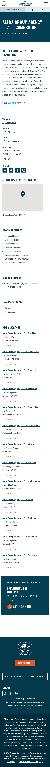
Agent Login (37, 676)
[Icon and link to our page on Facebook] (10, 693)
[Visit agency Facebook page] (17, 170)
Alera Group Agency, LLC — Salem (17, 499)
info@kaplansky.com (11, 141)
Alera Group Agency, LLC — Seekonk (19, 518)
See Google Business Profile (12, 214)
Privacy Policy (19, 699)
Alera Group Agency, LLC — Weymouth (19, 536)
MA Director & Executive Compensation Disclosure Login (25, 702)
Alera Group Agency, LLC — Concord (19, 370)
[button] (23, 194)
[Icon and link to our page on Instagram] (4, 693)
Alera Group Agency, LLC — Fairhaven (19, 388)
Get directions (9, 345)
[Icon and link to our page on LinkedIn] (16, 693)
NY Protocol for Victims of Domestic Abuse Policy (25, 705)
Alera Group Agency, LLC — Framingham (20, 407)
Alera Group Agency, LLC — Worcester (20, 555)
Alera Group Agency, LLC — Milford (18, 444)
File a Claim (38, 10)
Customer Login (13, 676)
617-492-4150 (21, 34)
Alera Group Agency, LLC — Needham (19, 462)
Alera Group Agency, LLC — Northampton (21, 481)
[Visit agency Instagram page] (23, 170)
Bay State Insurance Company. (31, 762)
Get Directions (7, 159)
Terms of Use (31, 699)
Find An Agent (3, 5)
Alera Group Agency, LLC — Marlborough (21, 425)
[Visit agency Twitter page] (11, 170)
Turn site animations (25, 709)
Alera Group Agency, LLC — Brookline (19, 333)
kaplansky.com (9, 122)
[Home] (25, 3)
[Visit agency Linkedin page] (4, 170)
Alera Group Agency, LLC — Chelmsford (20, 351)
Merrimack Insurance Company (16, 759)
